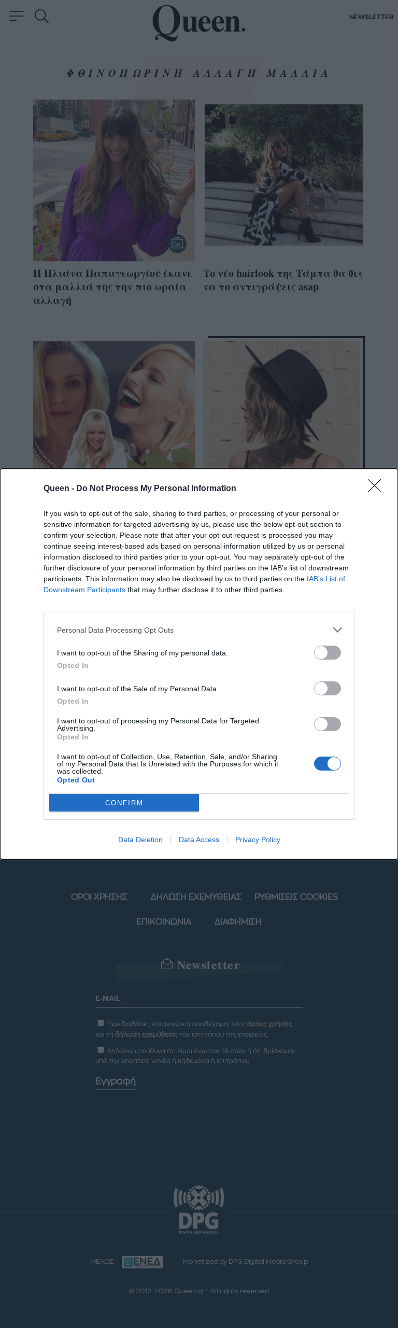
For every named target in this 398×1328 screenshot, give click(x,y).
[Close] (378, 489)
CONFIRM (124, 803)
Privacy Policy (257, 839)
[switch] (327, 653)
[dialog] (199, 664)
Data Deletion (140, 839)
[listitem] (199, 629)
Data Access (199, 839)
